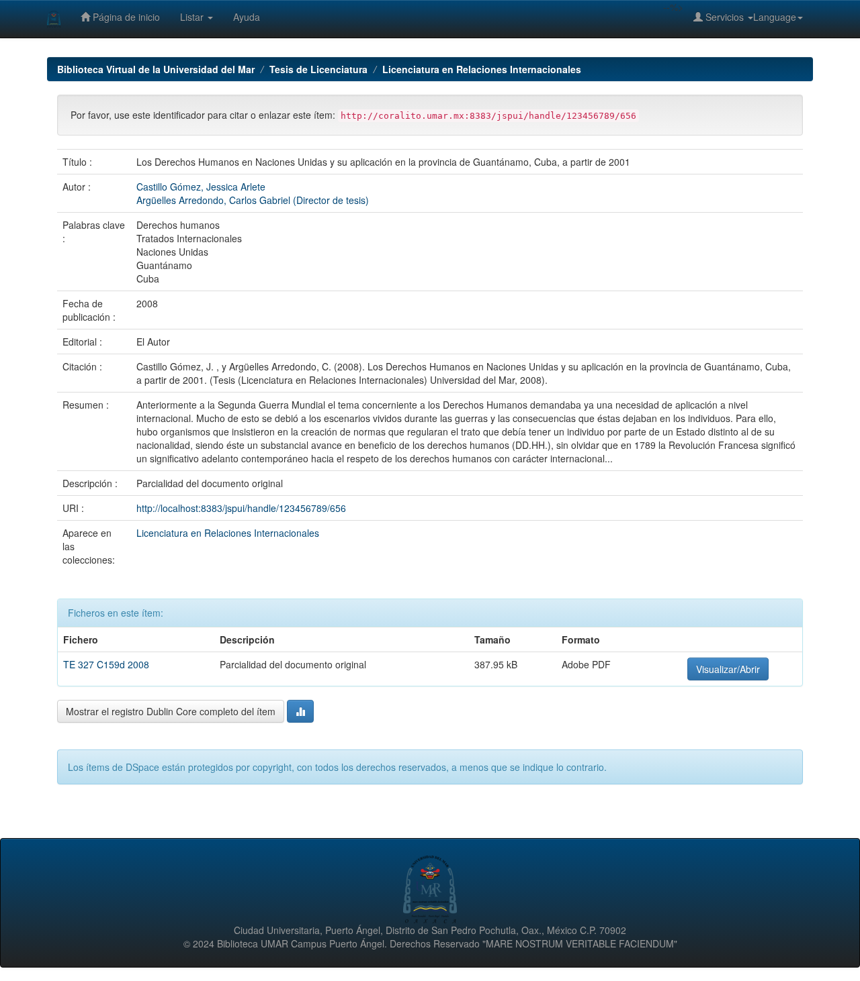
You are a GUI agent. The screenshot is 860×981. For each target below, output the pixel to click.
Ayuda (246, 16)
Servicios (724, 16)
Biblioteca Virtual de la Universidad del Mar (156, 69)
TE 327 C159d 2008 (106, 664)
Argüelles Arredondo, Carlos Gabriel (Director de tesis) (252, 200)
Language (774, 16)
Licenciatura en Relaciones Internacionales (481, 69)
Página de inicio (125, 16)
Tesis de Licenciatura (318, 69)
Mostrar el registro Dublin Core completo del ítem (170, 711)
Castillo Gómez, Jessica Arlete (200, 186)
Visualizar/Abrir (728, 669)
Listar (193, 16)
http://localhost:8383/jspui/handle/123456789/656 (241, 508)
